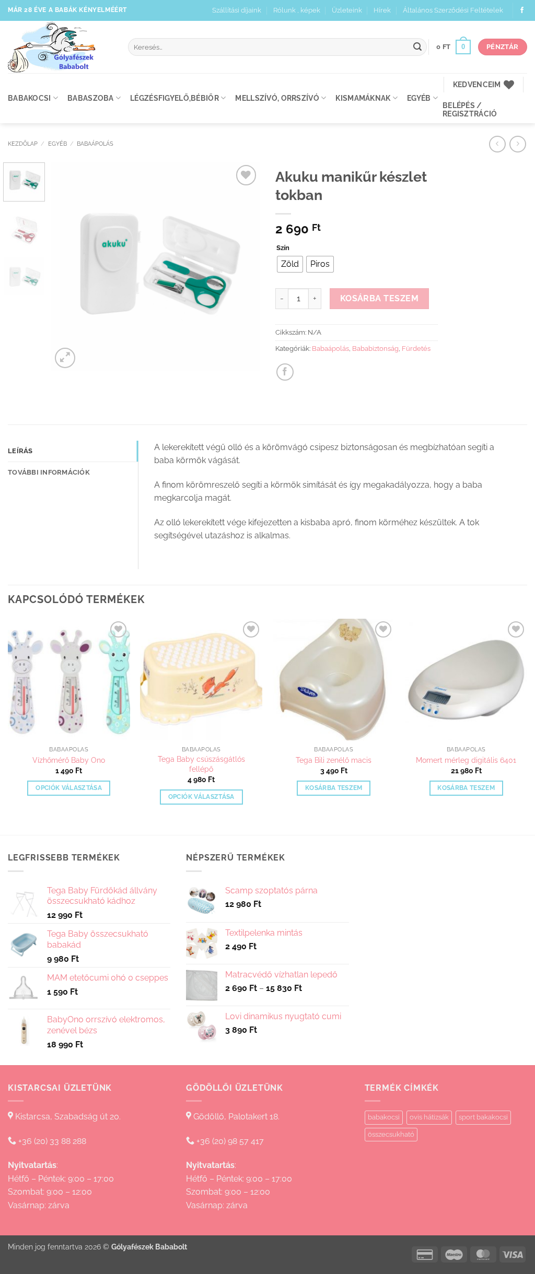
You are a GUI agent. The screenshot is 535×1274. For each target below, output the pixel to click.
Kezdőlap (23, 143)
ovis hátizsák (429, 1117)
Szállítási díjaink (236, 10)
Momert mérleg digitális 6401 (466, 760)
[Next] (242, 266)
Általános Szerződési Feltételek (453, 10)
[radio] (290, 264)
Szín (282, 248)
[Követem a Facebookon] (522, 10)
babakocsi (384, 1117)
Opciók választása (69, 788)
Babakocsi (29, 97)
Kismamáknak (362, 97)
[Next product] (497, 144)
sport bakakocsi (483, 1117)
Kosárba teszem (379, 298)
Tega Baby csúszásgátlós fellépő (201, 763)
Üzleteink (347, 10)
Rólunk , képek (296, 10)
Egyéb (419, 97)
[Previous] (69, 266)
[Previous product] (517, 144)
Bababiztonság (375, 348)
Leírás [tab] (20, 451)
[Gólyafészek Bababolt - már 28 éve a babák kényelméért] (60, 47)
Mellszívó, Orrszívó (277, 97)
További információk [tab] (49, 472)
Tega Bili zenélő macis (333, 760)
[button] (453, 47)
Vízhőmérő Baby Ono (68, 760)
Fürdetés (416, 348)
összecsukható (391, 1134)
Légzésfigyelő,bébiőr (174, 97)
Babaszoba (90, 97)
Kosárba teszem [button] (334, 788)
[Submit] (417, 47)
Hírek (382, 10)
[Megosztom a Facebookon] (285, 372)
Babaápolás (95, 143)
